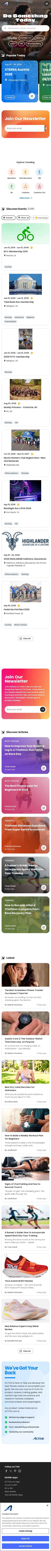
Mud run (39, 38)
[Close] (47, 1505)
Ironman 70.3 (26, 38)
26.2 (11, 173)
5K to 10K (9, 1488)
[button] (20, 81)
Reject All (25, 1538)
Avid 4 (12, 44)
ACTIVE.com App (12, 1481)
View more (24, 198)
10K (21, 44)
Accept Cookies (25, 1546)
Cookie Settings (25, 1531)
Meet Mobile (10, 1491)
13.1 (26, 173)
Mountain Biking (34, 44)
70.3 (39, 188)
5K (11, 188)
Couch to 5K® (11, 1485)
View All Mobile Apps (14, 1495)
